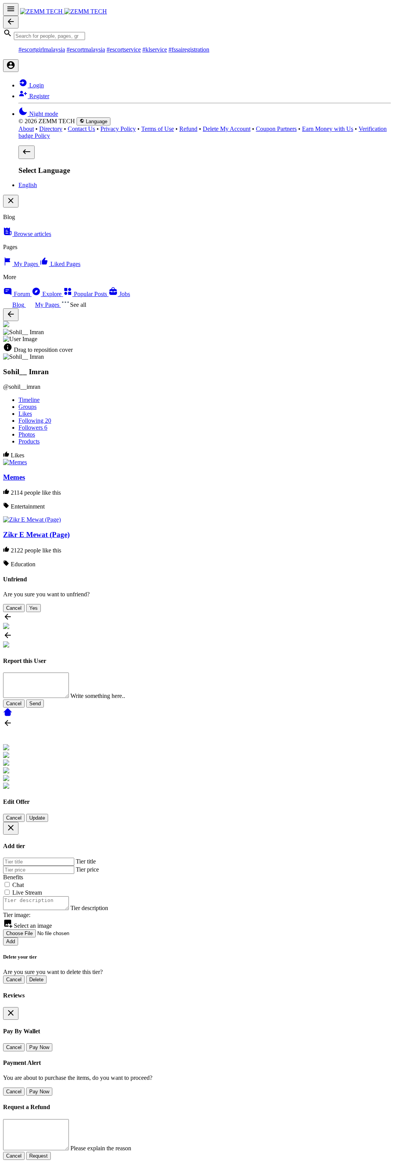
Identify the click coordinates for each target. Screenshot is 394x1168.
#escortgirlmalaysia (41, 49)
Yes (33, 608)
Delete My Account (226, 129)
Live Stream (27, 892)
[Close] (10, 828)
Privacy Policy (118, 129)
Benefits (13, 877)
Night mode (43, 113)
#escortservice (124, 49)
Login (36, 85)
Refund (188, 129)
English (27, 185)
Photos (26, 434)
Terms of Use (157, 129)
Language (95, 121)
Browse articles (31, 234)
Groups (27, 406)
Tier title (86, 861)
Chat (18, 885)
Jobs (124, 294)
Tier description (89, 908)
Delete (36, 979)
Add (10, 941)
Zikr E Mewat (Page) (36, 534)
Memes (14, 477)
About (26, 129)
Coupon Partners (276, 129)
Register (38, 96)
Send (35, 703)
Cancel (14, 608)
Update (37, 818)
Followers (32, 427)
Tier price (87, 869)
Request (38, 1156)
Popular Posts (90, 294)
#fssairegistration (189, 49)
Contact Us (81, 129)
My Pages (26, 264)
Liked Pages (64, 264)
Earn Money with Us (327, 129)
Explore (52, 294)
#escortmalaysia (86, 49)
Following (34, 420)
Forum (22, 294)
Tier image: (16, 915)
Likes (25, 413)
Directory (50, 129)
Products (29, 441)
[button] (197, 34)
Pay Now (39, 1047)
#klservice (154, 49)
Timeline (29, 400)
